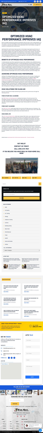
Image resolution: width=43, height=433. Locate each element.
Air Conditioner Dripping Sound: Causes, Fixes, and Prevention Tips (31, 287)
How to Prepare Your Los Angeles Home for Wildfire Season (11, 311)
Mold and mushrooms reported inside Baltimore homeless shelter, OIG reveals (11, 260)
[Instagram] (35, 1)
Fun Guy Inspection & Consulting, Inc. (21, 413)
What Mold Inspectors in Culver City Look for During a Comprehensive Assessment (33, 266)
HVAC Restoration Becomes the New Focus (31, 299)
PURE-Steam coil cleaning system (10, 98)
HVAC (4, 13)
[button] (31, 5)
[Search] (40, 183)
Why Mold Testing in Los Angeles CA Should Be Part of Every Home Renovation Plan (14, 266)
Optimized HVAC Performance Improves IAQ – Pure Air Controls (21, 137)
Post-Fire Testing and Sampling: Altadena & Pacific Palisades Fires (11, 287)
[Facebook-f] (38, 1)
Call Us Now (35, 325)
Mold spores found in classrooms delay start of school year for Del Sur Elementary (30, 260)
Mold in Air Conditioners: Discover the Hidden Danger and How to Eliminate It (31, 312)
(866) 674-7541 (37, 327)
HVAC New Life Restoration (9, 116)
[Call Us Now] (30, 326)
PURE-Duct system (7, 108)
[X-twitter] (40, 1)
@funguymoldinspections (21, 388)
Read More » (6, 291)
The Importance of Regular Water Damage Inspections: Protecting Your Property (10, 299)
